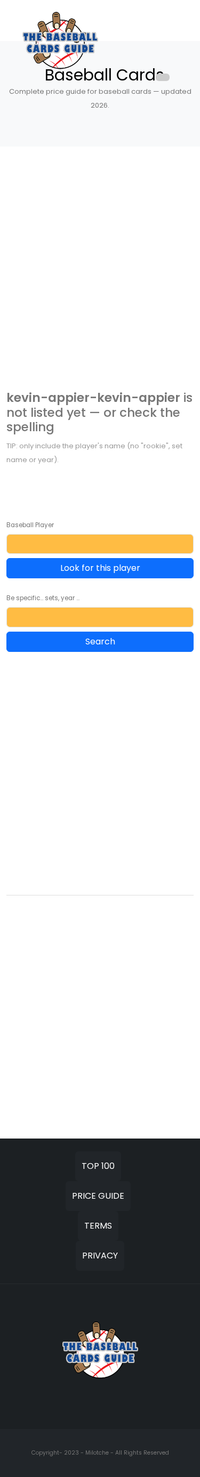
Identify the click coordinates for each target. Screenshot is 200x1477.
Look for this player (100, 568)
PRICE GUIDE (98, 1196)
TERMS (98, 1226)
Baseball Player (30, 525)
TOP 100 (98, 1166)
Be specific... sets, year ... (42, 598)
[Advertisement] (100, 272)
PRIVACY (100, 1255)
